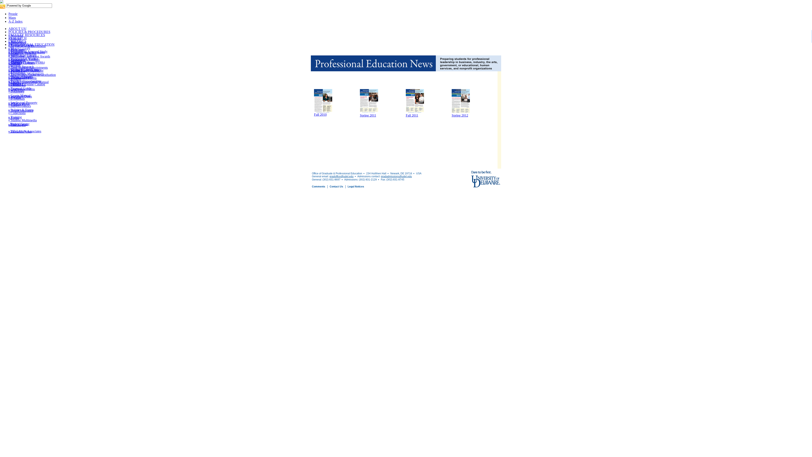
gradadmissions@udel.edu (396, 176)
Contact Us (336, 186)
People (13, 14)
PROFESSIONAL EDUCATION (31, 44)
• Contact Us (17, 84)
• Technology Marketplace (26, 74)
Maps (12, 17)
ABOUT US (17, 28)
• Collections (17, 113)
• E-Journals (16, 98)
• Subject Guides (19, 106)
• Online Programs (20, 77)
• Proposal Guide (19, 88)
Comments (318, 186)
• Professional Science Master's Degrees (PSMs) (26, 60)
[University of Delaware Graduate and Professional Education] (406, 1)
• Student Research (21, 67)
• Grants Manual (19, 95)
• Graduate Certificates (23, 70)
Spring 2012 (460, 115)
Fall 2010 (320, 114)
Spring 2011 (368, 115)
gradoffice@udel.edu (341, 176)
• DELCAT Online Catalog (26, 84)
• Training (15, 117)
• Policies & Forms (21, 110)
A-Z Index (15, 21)
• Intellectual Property (22, 103)
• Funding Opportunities (24, 81)
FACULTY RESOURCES (26, 35)
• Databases (16, 91)
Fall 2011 (412, 115)
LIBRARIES (17, 41)
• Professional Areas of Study (28, 51)
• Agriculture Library (22, 55)
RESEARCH (17, 38)
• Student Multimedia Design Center (22, 122)
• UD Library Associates (24, 131)
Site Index (20, 48)
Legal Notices (356, 186)
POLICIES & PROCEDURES (29, 32)
